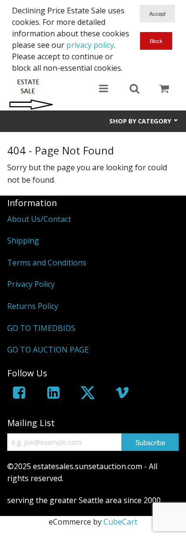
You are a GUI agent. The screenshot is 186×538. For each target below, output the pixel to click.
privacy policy (90, 45)
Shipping (23, 240)
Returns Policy (32, 306)
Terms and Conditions (46, 262)
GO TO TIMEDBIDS (41, 328)
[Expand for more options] (103, 89)
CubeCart (120, 521)
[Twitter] (88, 394)
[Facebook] (19, 394)
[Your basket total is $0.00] (164, 89)
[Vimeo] (122, 394)
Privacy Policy (31, 284)
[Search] (134, 89)
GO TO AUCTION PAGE (48, 349)
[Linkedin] (53, 394)
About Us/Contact (39, 219)
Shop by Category (141, 121)
